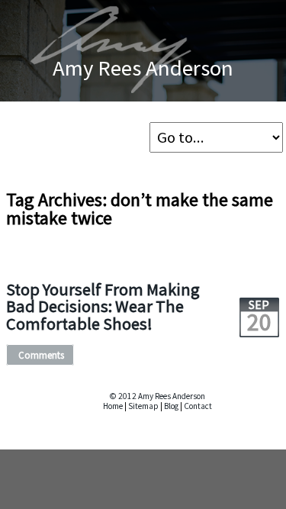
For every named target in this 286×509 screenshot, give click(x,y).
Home (113, 406)
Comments (41, 355)
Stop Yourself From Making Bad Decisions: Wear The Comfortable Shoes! (103, 306)
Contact (198, 406)
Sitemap (143, 406)
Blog (171, 406)
